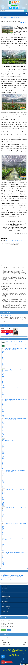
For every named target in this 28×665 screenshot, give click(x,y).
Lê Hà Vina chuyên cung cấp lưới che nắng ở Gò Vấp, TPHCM (14, 306)
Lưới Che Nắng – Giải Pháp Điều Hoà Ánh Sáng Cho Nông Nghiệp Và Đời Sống (15, 490)
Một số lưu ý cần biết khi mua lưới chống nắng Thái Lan (14, 278)
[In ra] (23, 22)
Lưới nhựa (11, 659)
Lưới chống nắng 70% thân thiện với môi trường (11, 307)
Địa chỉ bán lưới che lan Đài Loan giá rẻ (10, 270)
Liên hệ (20, 659)
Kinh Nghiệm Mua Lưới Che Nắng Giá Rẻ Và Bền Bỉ (15, 387)
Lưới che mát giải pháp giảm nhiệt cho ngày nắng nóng (14, 296)
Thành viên (16, 659)
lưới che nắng (23, 577)
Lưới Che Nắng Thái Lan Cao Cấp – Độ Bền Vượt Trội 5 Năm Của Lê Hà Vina (15, 471)
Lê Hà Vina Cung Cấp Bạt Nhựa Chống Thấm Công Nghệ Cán (14, 553)
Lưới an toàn (4, 591)
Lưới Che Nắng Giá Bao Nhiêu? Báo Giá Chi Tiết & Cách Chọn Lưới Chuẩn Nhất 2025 (16, 349)
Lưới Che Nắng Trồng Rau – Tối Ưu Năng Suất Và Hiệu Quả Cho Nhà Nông (15, 369)
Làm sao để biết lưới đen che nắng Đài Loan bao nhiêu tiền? (14, 290)
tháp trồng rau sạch (11, 575)
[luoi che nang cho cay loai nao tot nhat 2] (7, 29)
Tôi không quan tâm (6, 627)
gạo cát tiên (3, 579)
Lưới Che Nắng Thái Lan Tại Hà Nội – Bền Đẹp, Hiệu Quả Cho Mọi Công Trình (15, 342)
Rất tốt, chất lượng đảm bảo (8, 623)
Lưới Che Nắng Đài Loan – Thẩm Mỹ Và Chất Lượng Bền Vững (16, 345)
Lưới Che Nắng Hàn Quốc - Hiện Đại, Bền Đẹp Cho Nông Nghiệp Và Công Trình (16, 400)
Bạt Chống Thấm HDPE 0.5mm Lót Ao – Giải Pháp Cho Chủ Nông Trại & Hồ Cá (15, 439)
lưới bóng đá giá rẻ (11, 574)
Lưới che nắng (4, 586)
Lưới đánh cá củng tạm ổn (8, 626)
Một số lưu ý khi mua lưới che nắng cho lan (11, 283)
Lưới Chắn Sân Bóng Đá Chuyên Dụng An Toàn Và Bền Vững (15, 508)
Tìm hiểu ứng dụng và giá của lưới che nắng (11, 304)
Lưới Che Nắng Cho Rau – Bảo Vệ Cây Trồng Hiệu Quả (15, 456)
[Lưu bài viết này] (25, 22)
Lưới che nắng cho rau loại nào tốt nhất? (10, 276)
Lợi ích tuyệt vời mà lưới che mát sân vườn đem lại (14, 301)
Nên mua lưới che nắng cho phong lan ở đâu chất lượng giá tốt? (14, 274)
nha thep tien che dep (19, 575)
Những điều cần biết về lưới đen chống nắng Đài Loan (14, 267)
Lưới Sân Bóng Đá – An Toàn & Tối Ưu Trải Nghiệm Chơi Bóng (16, 538)
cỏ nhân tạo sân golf (17, 577)
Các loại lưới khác (5, 611)
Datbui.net (25, 661)
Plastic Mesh (4, 603)
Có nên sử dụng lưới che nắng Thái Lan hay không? (14, 280)
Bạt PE (3, 613)
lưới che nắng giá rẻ (10, 576)
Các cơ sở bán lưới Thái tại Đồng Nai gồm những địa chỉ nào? (14, 299)
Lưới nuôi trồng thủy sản (6, 608)
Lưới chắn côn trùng (5, 598)
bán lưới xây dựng (18, 576)
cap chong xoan (10, 579)
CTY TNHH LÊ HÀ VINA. (6, 315)
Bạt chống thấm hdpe (6, 596)
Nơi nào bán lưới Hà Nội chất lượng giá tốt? (11, 277)
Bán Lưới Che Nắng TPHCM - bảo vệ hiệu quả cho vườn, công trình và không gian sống (16, 419)
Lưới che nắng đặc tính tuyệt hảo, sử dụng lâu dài (14, 288)
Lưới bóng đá (4, 593)
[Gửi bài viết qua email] (21, 22)
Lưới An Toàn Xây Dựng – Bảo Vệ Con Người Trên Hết (15, 523)
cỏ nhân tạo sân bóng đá (7, 577)
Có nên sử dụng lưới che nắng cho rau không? (11, 272)
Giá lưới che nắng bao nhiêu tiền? (9, 271)
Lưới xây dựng (4, 588)
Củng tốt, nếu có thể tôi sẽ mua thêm (10, 624)
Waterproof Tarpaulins (6, 606)
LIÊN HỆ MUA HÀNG (5, 325)
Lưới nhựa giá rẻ (4, 574)
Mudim (22, 664)
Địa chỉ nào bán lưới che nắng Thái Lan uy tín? (11, 293)
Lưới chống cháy (5, 601)
